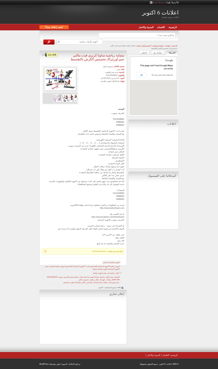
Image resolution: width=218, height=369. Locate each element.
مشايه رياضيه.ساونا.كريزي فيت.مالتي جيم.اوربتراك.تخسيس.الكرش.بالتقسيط (97, 57)
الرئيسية (173, 27)
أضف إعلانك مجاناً (54, 27)
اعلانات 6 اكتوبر (160, 12)
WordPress (44, 364)
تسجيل (163, 2)
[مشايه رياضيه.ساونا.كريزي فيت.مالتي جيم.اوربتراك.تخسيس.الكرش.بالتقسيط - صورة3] (57, 101)
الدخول (156, 2)
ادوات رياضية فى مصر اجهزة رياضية (106, 273)
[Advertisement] (74, 15)
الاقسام (161, 27)
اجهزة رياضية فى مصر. (111, 262)
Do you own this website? (162, 75)
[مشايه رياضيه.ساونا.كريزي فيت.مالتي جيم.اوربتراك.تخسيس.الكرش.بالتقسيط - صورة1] (73, 101)
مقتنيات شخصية (157, 46)
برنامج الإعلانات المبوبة (71, 364)
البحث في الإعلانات (49, 42)
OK (141, 75)
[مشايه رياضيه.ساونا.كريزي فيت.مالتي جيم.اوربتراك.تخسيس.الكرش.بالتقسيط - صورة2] (65, 101)
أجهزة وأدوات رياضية (144, 46)
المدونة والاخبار (146, 27)
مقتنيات (167, 46)
